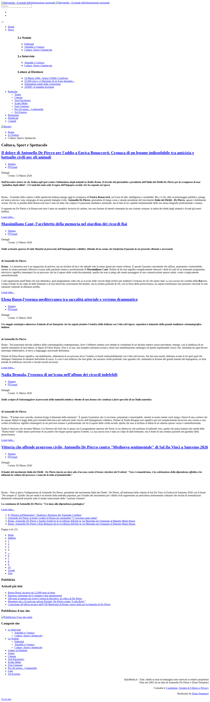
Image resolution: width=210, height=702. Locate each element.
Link (10, 671)
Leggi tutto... (8, 217)
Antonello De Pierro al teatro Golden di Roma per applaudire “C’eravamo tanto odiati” (53, 518)
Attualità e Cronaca (34, 46)
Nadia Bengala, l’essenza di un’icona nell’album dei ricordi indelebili (59, 374)
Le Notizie (13, 135)
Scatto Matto (14, 662)
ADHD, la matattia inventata (39, 87)
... (9, 552)
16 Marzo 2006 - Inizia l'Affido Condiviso (46, 78)
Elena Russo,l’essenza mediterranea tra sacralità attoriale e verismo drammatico (69, 299)
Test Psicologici (16, 659)
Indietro (12, 538)
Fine (10, 573)
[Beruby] (6, 126)
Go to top (6, 699)
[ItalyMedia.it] (55, 2)
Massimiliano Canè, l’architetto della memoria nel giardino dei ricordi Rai (64, 224)
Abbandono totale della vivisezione (42, 84)
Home (11, 132)
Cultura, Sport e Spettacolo (38, 49)
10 (9, 567)
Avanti (11, 570)
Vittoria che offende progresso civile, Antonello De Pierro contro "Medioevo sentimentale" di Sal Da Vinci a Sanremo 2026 (104, 447)
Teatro (11, 653)
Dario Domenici (200, 693)
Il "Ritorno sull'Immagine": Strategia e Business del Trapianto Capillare (45, 515)
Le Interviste (14, 629)
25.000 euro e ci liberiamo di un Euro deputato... (49, 81)
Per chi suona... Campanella (22, 668)
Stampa (12, 164)
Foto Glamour (15, 665)
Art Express (14, 674)
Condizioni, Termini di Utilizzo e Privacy (187, 688)
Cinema (12, 656)
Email (13, 167)
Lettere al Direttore (17, 650)
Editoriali (29, 44)
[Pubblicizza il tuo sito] (16, 617)
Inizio (11, 535)
